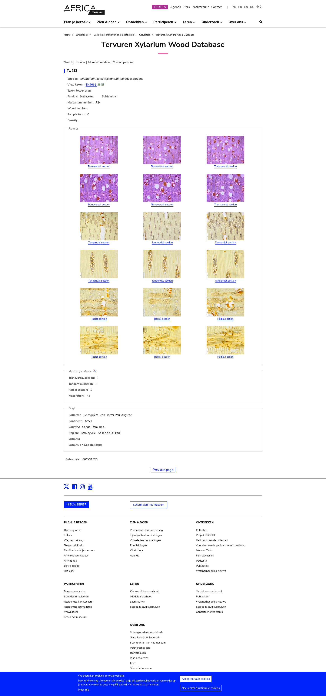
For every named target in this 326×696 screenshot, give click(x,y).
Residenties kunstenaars (78, 601)
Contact (216, 7)
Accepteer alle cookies (196, 679)
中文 (259, 7)
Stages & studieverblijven (145, 607)
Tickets (68, 535)
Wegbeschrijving (73, 540)
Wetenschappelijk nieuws (211, 571)
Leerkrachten (137, 601)
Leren (134, 584)
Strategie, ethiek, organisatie (146, 632)
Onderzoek (82, 35)
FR (240, 7)
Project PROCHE (206, 535)
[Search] (260, 22)
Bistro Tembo (72, 566)
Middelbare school (140, 596)
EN (246, 7)
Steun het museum (75, 617)
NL (234, 7)
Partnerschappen (140, 648)
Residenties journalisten (78, 607)
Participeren (74, 584)
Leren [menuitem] (187, 23)
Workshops (137, 550)
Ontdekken (205, 522)
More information (99, 62)
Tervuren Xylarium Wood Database (175, 35)
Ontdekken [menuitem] (135, 23)
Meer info (83, 689)
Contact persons (123, 62)
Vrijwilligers (71, 612)
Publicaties (202, 566)
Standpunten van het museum (148, 642)
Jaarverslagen (138, 653)
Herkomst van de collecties (212, 540)
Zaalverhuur (200, 7)
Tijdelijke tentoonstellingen (146, 535)
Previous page (163, 470)
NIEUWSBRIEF (76, 504)
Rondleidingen (138, 545)
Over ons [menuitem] (235, 23)
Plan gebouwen (139, 658)
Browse (80, 62)
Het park (69, 571)
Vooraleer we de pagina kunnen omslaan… (221, 545)
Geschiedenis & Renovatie (145, 637)
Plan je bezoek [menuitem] (76, 23)
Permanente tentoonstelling (146, 530)
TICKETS (160, 7)
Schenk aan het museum (148, 505)
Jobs (132, 663)
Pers (187, 7)
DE (252, 7)
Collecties (144, 35)
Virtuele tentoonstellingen (145, 540)
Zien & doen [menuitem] (107, 23)
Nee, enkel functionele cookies (201, 688)
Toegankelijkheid (73, 545)
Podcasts (201, 561)
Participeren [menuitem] (163, 23)
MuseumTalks (204, 550)
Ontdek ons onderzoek (209, 591)
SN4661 (91, 84)
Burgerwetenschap (75, 591)
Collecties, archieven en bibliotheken (114, 35)
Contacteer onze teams (209, 612)
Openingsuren (72, 530)
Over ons (137, 625)
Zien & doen (139, 522)
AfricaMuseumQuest (76, 555)
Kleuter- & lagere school (144, 591)
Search (68, 62)
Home (67, 35)
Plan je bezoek (75, 522)
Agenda (175, 7)
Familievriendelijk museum (79, 550)
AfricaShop (70, 561)
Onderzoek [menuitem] (210, 23)
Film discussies (205, 555)
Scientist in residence (76, 596)
